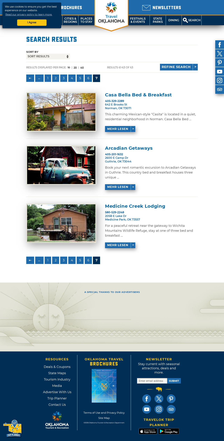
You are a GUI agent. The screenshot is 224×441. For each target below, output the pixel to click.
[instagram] (219, 80)
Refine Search (176, 67)
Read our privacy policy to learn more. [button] (28, 14)
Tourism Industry (57, 379)
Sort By (32, 51)
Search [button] (194, 20)
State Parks (158, 20)
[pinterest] (219, 62)
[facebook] (219, 44)
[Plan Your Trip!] (13, 428)
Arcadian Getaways (129, 148)
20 (75, 67)
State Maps (57, 373)
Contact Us (57, 405)
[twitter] (219, 53)
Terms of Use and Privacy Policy (104, 412)
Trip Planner (57, 398)
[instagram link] (159, 409)
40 (82, 67)
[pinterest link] (171, 398)
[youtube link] (146, 409)
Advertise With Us (57, 392)
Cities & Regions (70, 20)
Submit (174, 380)
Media (57, 386)
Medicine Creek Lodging (135, 206)
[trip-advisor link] (171, 409)
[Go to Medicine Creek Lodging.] (61, 223)
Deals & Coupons (57, 367)
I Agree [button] (31, 22)
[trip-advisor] (219, 89)
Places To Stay (86, 20)
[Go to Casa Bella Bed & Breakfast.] (61, 112)
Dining (173, 20)
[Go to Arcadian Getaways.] (61, 165)
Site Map (104, 418)
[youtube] (219, 71)
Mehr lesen (117, 129)
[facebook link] (146, 398)
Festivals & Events (138, 20)
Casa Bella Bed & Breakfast (138, 95)
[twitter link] (159, 398)
